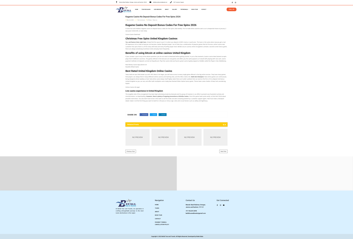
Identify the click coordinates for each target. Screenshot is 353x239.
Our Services (157, 9)
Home (136, 9)
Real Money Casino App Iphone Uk (136, 64)
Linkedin (163, 114)
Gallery (174, 9)
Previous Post (131, 151)
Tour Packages (146, 9)
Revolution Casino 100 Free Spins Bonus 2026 (137, 137)
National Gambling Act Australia (163, 137)
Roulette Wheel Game (132, 67)
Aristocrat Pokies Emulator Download (189, 137)
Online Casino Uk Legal (132, 87)
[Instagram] (235, 2)
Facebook (144, 114)
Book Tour (194, 9)
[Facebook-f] (232, 2)
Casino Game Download (132, 34)
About (167, 9)
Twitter (154, 114)
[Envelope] (223, 205)
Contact (203, 9)
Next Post (223, 151)
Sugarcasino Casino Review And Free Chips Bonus (215, 137)
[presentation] (223, 125)
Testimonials (184, 9)
